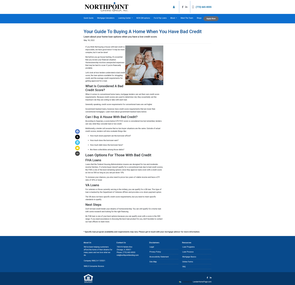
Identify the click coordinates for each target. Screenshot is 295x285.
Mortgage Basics (189, 257)
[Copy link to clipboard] (77, 153)
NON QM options (143, 18)
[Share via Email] (77, 148)
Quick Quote (88, 18)
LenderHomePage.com (202, 282)
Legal (151, 247)
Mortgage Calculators (105, 18)
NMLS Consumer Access (94, 266)
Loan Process (188, 252)
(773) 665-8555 (203, 7)
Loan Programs (188, 247)
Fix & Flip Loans (160, 18)
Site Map (153, 262)
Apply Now (210, 18)
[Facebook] (182, 7)
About (173, 18)
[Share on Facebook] (77, 131)
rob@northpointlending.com (128, 255)
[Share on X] (77, 137)
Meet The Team (187, 18)
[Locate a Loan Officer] (174, 7)
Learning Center (124, 18)
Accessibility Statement (159, 257)
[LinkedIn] (186, 7)
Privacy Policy (155, 252)
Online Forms (187, 262)
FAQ (184, 267)
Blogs (199, 18)
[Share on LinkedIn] (77, 142)
